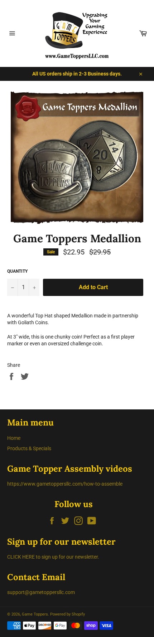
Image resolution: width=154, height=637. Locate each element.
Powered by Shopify (67, 614)
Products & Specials (29, 448)
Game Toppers (35, 614)
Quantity (17, 271)
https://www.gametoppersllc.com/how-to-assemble (64, 484)
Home (13, 438)
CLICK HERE (21, 557)
